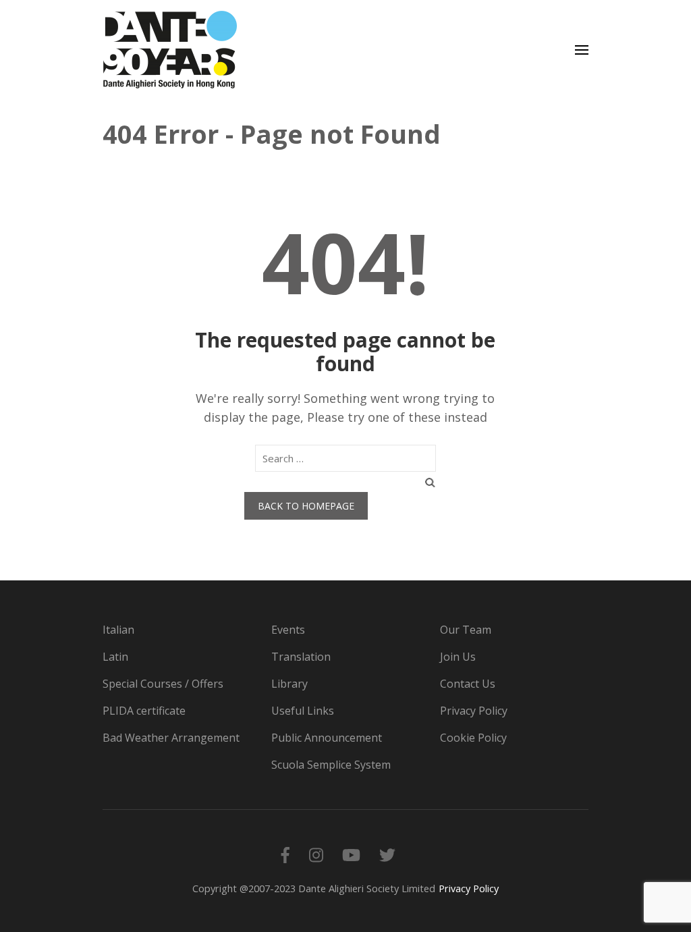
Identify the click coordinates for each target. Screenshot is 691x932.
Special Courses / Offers (163, 683)
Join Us (458, 656)
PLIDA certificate (144, 710)
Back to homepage (306, 505)
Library (289, 683)
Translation (301, 656)
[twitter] (387, 855)
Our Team (465, 629)
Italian (118, 629)
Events (288, 629)
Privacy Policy (473, 710)
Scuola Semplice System (331, 764)
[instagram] (316, 855)
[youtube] (351, 855)
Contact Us (467, 683)
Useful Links (302, 710)
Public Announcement (326, 737)
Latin (115, 656)
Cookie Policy (473, 737)
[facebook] (285, 855)
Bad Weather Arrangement (171, 737)
